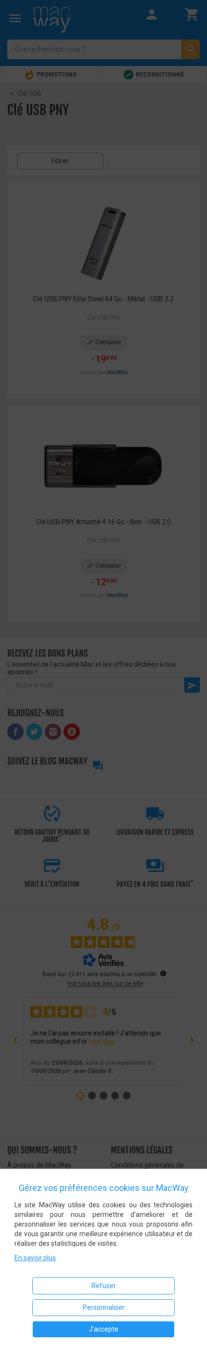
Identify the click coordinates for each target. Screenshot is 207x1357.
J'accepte (103, 1329)
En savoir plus (35, 1258)
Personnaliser (104, 1307)
